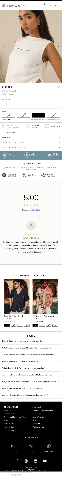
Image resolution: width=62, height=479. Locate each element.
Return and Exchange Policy (15, 417)
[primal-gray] (55, 6)
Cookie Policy (9, 430)
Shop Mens (37, 414)
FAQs (35, 420)
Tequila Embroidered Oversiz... (13, 317)
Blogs (6, 420)
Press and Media (39, 427)
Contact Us (37, 424)
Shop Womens (38, 417)
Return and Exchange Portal (44, 410)
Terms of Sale (9, 427)
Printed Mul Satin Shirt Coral (43, 317)
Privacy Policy (9, 414)
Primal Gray (17, 6)
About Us (7, 410)
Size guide (6, 120)
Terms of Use (9, 424)
